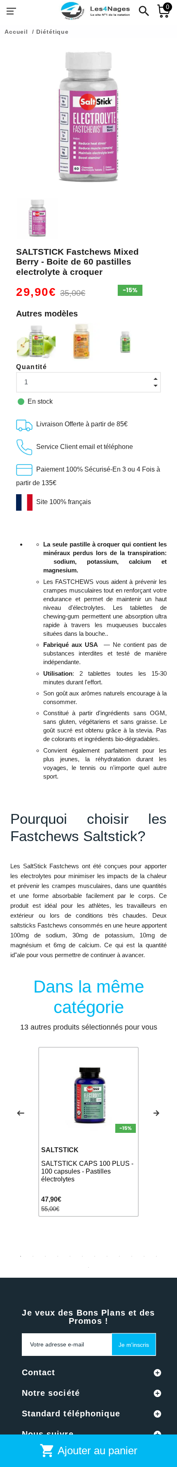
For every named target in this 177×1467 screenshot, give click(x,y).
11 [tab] (144, 1256)
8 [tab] (107, 1256)
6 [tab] (82, 1256)
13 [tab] (88, 1267)
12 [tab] (156, 1256)
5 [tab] (70, 1256)
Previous (20, 1113)
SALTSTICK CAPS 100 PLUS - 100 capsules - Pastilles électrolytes (87, 1171)
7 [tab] (95, 1256)
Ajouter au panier (88, 1450)
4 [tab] (58, 1256)
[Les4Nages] (95, 11)
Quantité (31, 366)
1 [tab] (20, 1256)
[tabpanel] (88, 1132)
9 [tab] (119, 1256)
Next (156, 1113)
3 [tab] (45, 1256)
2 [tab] (33, 1256)
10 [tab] (132, 1256)
